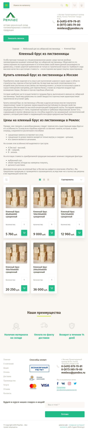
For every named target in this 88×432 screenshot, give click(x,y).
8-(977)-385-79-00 (68, 25)
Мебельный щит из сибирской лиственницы (41, 49)
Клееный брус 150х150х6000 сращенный (12, 269)
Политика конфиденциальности (67, 388)
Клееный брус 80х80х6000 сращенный (12, 214)
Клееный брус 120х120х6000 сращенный (68, 214)
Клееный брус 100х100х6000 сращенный (40, 214)
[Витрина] (40, 180)
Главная (15, 49)
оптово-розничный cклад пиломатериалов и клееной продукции (16, 27)
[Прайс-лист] (48, 180)
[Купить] (24, 233)
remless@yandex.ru (70, 28)
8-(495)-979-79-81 (68, 21)
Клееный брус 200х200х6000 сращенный (40, 269)
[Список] (44, 180)
